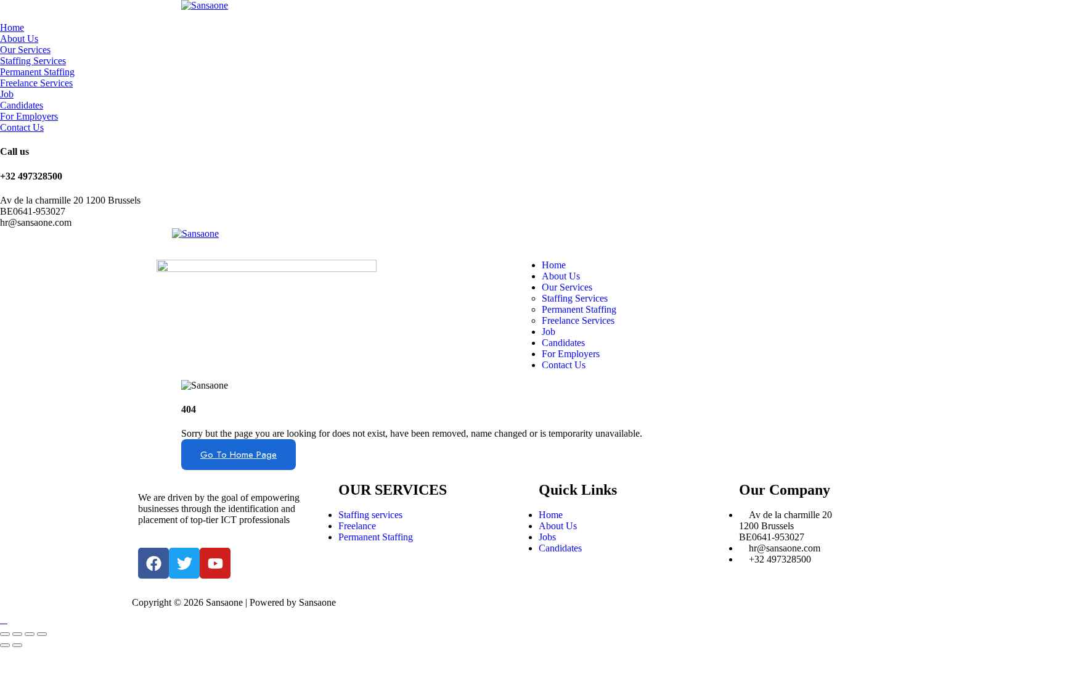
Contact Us (22, 127)
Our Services (25, 49)
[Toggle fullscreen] (30, 634)
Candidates (21, 105)
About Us (19, 38)
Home (12, 27)
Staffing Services (33, 61)
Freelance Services (36, 83)
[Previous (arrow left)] (5, 645)
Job (7, 94)
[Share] (17, 634)
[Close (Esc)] (5, 634)
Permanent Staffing (37, 72)
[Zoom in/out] (42, 634)
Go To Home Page (238, 454)
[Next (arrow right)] (17, 645)
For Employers (29, 116)
